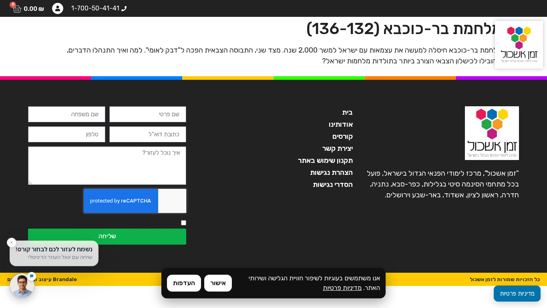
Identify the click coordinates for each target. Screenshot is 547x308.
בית (282, 34)
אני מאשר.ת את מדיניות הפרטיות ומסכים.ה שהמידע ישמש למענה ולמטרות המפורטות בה (103, 223)
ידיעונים (78, 34)
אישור (218, 283)
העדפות (184, 283)
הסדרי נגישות (332, 184)
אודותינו (247, 34)
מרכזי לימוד (125, 34)
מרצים (170, 34)
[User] (57, 8)
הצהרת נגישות (331, 172)
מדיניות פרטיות (342, 288)
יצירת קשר (33, 34)
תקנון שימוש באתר (325, 160)
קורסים (207, 34)
